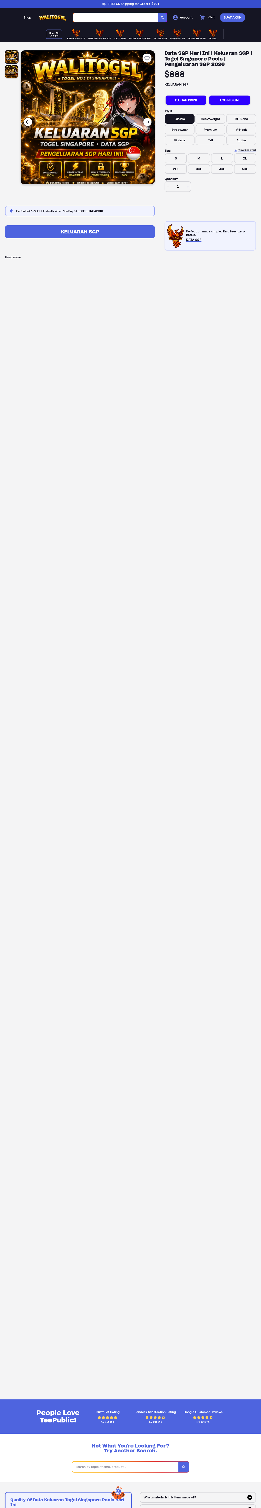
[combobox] (115, 17)
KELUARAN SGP (80, 232)
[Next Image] (147, 122)
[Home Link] (52, 17)
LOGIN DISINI (229, 100)
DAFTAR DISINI (186, 100)
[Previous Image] (28, 122)
